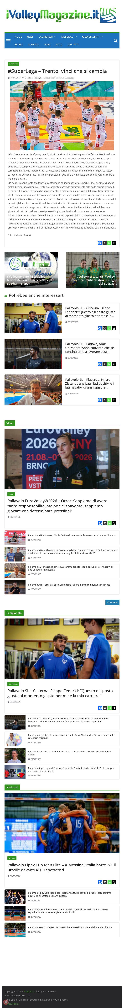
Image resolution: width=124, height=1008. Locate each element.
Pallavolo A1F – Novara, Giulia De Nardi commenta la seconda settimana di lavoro (72, 535)
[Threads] (114, 243)
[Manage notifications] (5, 1002)
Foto (59, 44)
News (30, 36)
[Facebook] (100, 243)
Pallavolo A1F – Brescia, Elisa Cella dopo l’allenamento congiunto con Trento (69, 584)
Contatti (72, 44)
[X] (105, 243)
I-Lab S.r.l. (29, 991)
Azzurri (12, 858)
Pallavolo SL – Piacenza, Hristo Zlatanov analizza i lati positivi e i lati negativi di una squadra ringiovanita (89, 385)
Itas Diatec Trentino (49, 77)
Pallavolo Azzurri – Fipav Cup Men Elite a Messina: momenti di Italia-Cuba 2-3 (70, 927)
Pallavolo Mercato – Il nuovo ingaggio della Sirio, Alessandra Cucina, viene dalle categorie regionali (71, 736)
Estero (19, 44)
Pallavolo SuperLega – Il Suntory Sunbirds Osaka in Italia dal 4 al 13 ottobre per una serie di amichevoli (71, 770)
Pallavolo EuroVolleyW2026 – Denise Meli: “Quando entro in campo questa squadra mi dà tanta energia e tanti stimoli (68, 911)
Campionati (46, 36)
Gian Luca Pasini (32, 77)
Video (47, 44)
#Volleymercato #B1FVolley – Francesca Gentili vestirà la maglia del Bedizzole (93, 280)
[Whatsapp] (109, 243)
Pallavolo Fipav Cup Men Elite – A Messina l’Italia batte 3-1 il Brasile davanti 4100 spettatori (61, 867)
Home (18, 36)
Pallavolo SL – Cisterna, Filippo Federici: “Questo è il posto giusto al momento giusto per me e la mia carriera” (90, 314)
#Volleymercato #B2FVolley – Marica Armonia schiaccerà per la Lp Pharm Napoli (30, 280)
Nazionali (67, 36)
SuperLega (13, 64)
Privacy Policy (12, 1003)
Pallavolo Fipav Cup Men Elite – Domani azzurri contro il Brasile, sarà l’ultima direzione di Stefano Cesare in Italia (69, 894)
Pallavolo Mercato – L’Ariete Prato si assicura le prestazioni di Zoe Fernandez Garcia (69, 753)
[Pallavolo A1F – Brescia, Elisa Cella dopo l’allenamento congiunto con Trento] (15, 587)
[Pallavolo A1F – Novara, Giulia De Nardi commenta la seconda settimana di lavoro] (15, 537)
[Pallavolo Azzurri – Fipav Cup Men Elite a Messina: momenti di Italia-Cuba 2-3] (15, 930)
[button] (54, 37)
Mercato (33, 44)
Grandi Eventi (90, 36)
